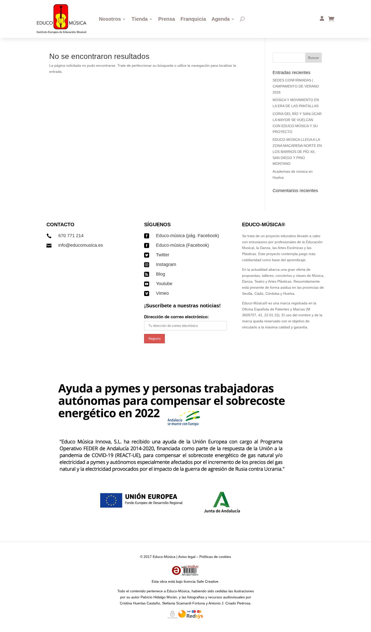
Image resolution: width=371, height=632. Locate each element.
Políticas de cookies (215, 557)
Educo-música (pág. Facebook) (187, 235)
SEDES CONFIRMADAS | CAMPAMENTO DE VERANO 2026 (296, 86)
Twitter (162, 254)
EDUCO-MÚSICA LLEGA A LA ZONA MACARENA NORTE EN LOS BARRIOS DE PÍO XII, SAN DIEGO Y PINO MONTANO (297, 152)
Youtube (164, 283)
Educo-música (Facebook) (182, 245)
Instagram (166, 264)
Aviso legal (186, 557)
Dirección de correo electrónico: (176, 316)
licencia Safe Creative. (201, 581)
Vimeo (162, 293)
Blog (160, 274)
